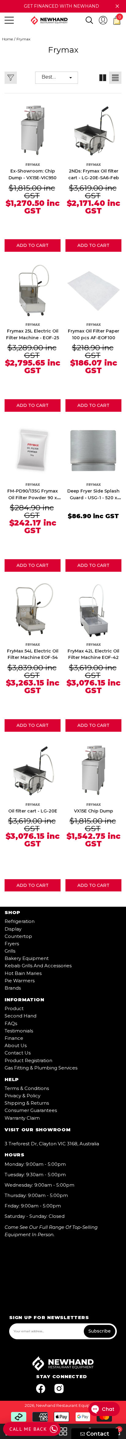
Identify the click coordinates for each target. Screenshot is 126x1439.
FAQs (11, 1023)
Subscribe (99, 1331)
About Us (16, 1045)
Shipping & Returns (27, 1103)
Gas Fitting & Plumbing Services (41, 1068)
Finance (14, 1038)
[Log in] (103, 20)
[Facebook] (40, 1388)
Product (14, 1008)
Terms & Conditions (27, 1088)
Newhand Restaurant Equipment (68, 1405)
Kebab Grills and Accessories (38, 966)
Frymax (23, 39)
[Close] (117, 6)
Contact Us (18, 1053)
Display (13, 929)
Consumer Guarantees (31, 1110)
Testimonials (19, 1031)
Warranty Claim (22, 1118)
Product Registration (28, 1060)
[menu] (9, 20)
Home (7, 39)
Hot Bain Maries (23, 973)
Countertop (18, 936)
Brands (13, 988)
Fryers (12, 943)
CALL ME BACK (28, 1429)
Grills (10, 951)
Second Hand (20, 1016)
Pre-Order (33, 885)
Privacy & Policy (22, 1096)
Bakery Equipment (27, 958)
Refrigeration (20, 921)
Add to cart (33, 245)
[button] (89, 20)
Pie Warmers (20, 981)
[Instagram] (59, 1388)
